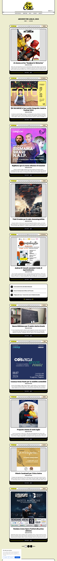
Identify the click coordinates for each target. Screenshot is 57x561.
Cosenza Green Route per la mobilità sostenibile (28, 382)
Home (25, 21)
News (45, 341)
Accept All (17, 557)
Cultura (44, 305)
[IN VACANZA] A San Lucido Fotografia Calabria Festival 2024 (28, 109)
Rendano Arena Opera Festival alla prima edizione (28, 530)
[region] (11, 554)
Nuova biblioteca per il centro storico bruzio (28, 326)
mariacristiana (28, 65)
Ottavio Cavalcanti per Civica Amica (28, 473)
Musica (44, 488)
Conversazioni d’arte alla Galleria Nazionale (23, 286)
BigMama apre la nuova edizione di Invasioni (28, 166)
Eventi (44, 125)
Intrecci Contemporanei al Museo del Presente (23, 290)
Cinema (44, 26)
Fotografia (43, 78)
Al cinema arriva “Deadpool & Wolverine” (28, 63)
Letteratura (43, 234)
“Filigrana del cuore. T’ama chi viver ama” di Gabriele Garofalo (27, 294)
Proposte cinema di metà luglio (28, 430)
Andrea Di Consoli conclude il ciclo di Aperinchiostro (28, 269)
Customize (6, 557)
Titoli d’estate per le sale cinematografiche (28, 219)
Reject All (11, 557)
